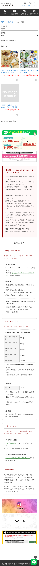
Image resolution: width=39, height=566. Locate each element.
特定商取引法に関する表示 (28, 564)
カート (30, 6)
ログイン (25, 6)
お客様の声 (34, 14)
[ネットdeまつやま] (7, 4)
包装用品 (10, 22)
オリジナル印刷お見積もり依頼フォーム (18, 458)
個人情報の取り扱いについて (11, 564)
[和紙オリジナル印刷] (29, 59)
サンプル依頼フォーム (12, 443)
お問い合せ (24, 14)
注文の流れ (15, 14)
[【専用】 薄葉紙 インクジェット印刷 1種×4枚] (10, 93)
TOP (4, 14)
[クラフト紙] (10, 59)
